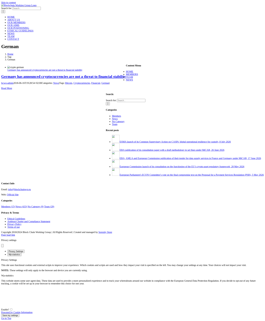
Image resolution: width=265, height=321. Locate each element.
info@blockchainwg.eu (19, 189)
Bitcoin (68, 83)
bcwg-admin (7, 83)
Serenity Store (105, 232)
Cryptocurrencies (81, 83)
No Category (118, 121)
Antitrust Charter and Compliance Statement (28, 221)
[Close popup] (2, 245)
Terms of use (13, 227)
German (105, 83)
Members (116, 116)
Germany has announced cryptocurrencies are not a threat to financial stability (44, 70)
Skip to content (8, 2)
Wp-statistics (14, 254)
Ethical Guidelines (16, 218)
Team (114, 124)
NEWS (129, 79)
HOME (129, 71)
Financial (95, 83)
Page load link (8, 235)
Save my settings (10, 315)
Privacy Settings (16, 251)
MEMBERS (132, 74)
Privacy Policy (14, 224)
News (56, 83)
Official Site (13, 194)
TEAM (129, 77)
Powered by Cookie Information (17, 312)
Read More (6, 88)
